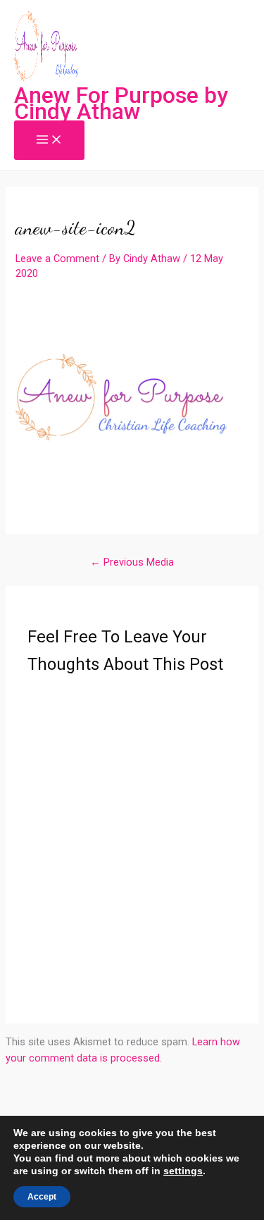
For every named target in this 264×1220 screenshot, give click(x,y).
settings (183, 1170)
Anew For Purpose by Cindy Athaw (121, 103)
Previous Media (132, 562)
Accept (41, 1197)
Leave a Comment (57, 258)
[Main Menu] (49, 140)
